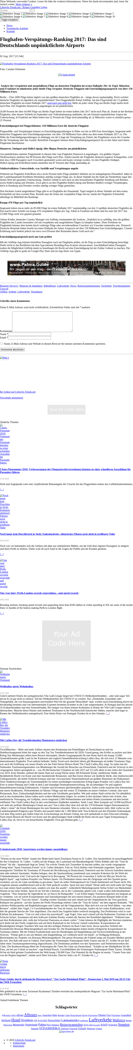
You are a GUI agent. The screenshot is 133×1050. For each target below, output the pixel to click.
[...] (2, 489)
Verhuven (91, 1028)
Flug (109, 1015)
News (9, 25)
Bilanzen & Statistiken (30, 285)
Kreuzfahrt (54, 1020)
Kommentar (6, 331)
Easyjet (85, 1015)
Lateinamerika (70, 1020)
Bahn (54, 1015)
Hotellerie (27, 1020)
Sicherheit (106, 285)
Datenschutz (19, 1043)
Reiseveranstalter (71, 1024)
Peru (49, 1025)
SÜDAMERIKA (49, 1028)
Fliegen (102, 1015)
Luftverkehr (63, 285)
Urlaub (82, 1028)
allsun (19, 1015)
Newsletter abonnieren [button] (11, 397)
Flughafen (115, 1015)
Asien (39, 1015)
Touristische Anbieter (17, 28)
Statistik (34, 1028)
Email (3, 337)
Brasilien (61, 1015)
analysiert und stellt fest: (59, 103)
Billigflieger (50, 285)
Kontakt (10, 31)
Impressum (18, 1045)
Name (3, 334)
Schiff (104, 1024)
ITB (35, 1020)
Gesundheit (126, 1015)
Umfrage (65, 1028)
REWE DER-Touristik (92, 1025)
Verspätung (36, 291)
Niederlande (31, 1024)
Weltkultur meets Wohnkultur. (17, 686)
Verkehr (99, 1029)
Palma (42, 1024)
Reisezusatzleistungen (89, 285)
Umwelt (4, 288)
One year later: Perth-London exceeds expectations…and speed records (39, 593)
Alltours (30, 1015)
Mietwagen (7, 1025)
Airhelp (12, 291)
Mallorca (119, 1020)
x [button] (31, 4)
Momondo (18, 1024)
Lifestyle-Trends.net (23, 7)
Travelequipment (121, 285)
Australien (47, 1015)
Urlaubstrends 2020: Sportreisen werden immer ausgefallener (34, 849)
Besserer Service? (9, 285)
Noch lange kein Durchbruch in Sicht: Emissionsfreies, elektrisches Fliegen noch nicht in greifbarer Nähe (57, 534)
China (67, 1015)
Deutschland (75, 1015)
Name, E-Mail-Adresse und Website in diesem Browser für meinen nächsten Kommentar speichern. (55, 343)
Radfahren (55, 1025)
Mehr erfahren (23, 4)
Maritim (129, 1021)
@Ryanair (6, 1015)
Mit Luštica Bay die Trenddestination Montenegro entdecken (33, 740)
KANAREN (43, 1021)
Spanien (124, 1024)
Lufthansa (83, 1020)
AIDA (13, 1015)
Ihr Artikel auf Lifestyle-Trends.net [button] (18, 391)
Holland (6, 1020)
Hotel (15, 1020)
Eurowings (93, 1015)
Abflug (3, 291)
